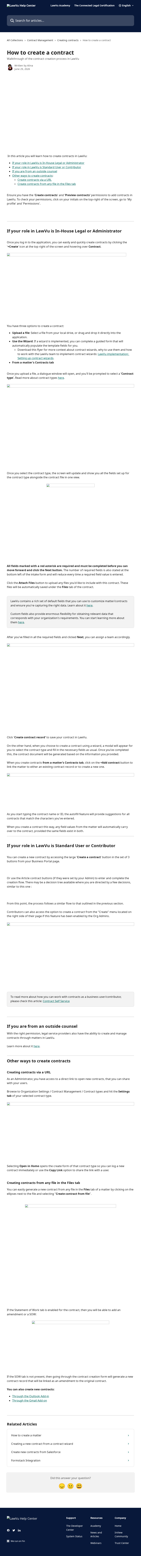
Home (118, 1525)
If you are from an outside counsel (34, 171)
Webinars (95, 1543)
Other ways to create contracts (32, 176)
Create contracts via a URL (35, 180)
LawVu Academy (60, 5)
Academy (95, 1525)
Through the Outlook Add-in (30, 1396)
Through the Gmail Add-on (29, 1400)
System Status (74, 1536)
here (61, 378)
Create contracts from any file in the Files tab (47, 184)
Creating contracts (68, 40)
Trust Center (122, 1543)
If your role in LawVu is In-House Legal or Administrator (48, 163)
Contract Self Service (56, 1001)
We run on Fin (18, 1541)
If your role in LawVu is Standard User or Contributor (46, 167)
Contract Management (40, 40)
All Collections (15, 40)
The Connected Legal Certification (94, 5)
